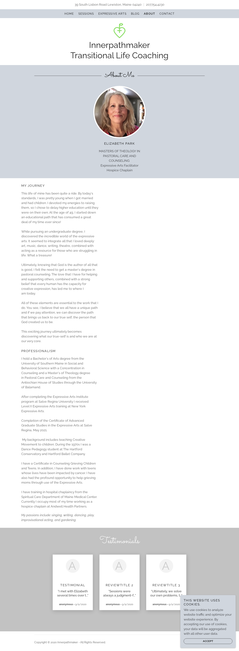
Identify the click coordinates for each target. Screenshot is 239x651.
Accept (208, 641)
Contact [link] (167, 13)
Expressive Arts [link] (112, 13)
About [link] (149, 13)
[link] (119, 30)
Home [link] (69, 13)
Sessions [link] (86, 13)
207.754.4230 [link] (155, 4)
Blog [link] (135, 13)
